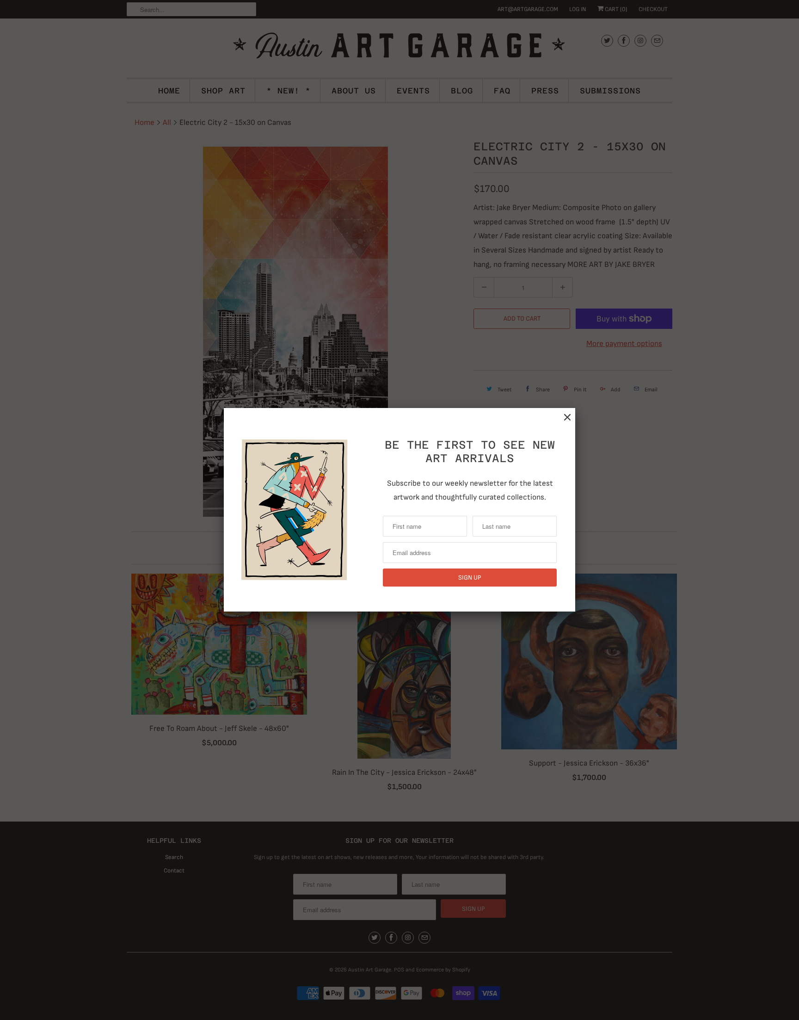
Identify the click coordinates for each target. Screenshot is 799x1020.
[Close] (567, 417)
